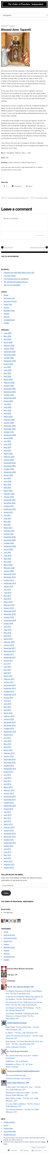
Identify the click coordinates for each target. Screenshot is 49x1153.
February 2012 (9, 864)
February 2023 (9, 456)
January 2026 (9, 348)
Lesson (6, 307)
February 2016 (9, 716)
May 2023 (7, 447)
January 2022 (9, 496)
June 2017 (7, 666)
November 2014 (10, 762)
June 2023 (7, 444)
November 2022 (10, 466)
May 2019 (7, 595)
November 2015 (10, 725)
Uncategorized (9, 320)
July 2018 (7, 626)
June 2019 (7, 592)
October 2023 (9, 432)
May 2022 (7, 484)
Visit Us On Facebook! (12, 285)
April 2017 (7, 673)
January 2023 (9, 459)
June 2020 (7, 555)
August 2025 (8, 364)
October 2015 (9, 728)
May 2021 (7, 521)
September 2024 (10, 398)
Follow (6, 893)
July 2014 (7, 775)
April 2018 (7, 636)
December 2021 (10, 500)
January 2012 (9, 867)
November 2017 (10, 651)
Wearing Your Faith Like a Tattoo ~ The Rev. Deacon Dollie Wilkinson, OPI (22, 1093)
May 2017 (7, 669)
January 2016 (9, 719)
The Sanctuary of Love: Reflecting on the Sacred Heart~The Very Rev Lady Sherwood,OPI (24, 1003)
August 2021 (8, 512)
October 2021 (9, 506)
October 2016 (9, 691)
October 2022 (9, 469)
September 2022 (10, 472)
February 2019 (9, 605)
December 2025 (10, 351)
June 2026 (7, 333)
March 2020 (8, 564)
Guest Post (8, 304)
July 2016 (7, 700)
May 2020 (7, 558)
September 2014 (10, 768)
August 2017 (8, 660)
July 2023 (7, 441)
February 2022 (9, 493)
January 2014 (9, 793)
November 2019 (10, 577)
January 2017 (9, 682)
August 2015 (8, 734)
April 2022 (7, 487)
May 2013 (7, 818)
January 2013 (9, 830)
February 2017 (9, 679)
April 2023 (7, 450)
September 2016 (10, 694)
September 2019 (10, 583)
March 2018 (8, 639)
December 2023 (10, 425)
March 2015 (8, 750)
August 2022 (8, 475)
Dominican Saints (41, 198)
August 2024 (8, 401)
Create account (9, 1122)
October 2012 (9, 839)
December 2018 (10, 611)
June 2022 (7, 481)
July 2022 (7, 478)
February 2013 (9, 827)
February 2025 (9, 382)
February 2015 (9, 753)
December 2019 (10, 574)
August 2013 (8, 808)
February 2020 (9, 568)
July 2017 (7, 663)
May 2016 (7, 707)
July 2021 (7, 515)
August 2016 (8, 697)
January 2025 (9, 385)
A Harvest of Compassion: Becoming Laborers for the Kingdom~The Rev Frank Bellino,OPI (24, 997)
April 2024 (7, 413)
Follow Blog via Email (12, 874)
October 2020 (9, 543)
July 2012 (7, 849)
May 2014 (7, 781)
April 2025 (7, 376)
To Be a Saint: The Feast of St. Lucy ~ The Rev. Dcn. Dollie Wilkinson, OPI (23, 1088)
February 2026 (9, 345)
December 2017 (10, 648)
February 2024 (9, 419)
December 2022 (10, 463)
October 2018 (9, 617)
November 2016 (10, 688)
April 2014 (7, 784)
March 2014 (8, 787)
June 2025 (7, 370)
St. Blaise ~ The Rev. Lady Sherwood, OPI (21, 1032)
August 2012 (8, 846)
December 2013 (10, 796)
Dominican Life (9, 298)
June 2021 (7, 518)
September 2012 (10, 842)
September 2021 (10, 509)
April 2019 (7, 598)
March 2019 (8, 602)
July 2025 (7, 367)
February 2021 (9, 530)
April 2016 (7, 710)
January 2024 (9, 422)
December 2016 (10, 685)
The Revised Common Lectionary (16, 278)
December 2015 (10, 722)
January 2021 (9, 534)
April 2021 (7, 524)
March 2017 (8, 676)
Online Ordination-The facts (16, 1047)
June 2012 (7, 852)
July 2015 (7, 737)
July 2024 (7, 404)
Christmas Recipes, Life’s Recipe (18, 1078)
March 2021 (8, 527)
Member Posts (9, 310)
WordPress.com (10, 1134)
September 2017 (10, 657)
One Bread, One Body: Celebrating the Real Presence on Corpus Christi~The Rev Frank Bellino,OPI (22, 1016)
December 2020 (10, 537)
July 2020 (7, 552)
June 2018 (7, 629)
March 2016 (8, 713)
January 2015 (9, 756)
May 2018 (7, 632)
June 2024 (7, 407)
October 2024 (9, 395)
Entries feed (8, 1128)
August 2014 (8, 771)
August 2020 (8, 549)
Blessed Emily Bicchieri (37, 247)
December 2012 (10, 833)
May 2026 (7, 336)
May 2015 (7, 744)
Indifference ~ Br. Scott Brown (17, 1061)
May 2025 (7, 373)
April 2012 (7, 858)
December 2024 (10, 388)
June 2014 (7, 778)
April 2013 (7, 821)
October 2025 (9, 357)
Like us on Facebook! (10, 256)
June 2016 (7, 703)
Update (6, 323)
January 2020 (9, 571)
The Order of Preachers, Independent (17, 901)
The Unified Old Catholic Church (16, 282)
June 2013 (7, 815)
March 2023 (8, 453)
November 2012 (10, 836)
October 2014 (9, 765)
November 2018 (10, 614)
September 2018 (10, 620)
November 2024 (10, 391)
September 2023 (10, 435)
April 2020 (7, 561)
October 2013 (9, 802)
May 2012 (7, 855)
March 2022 (8, 490)
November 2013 (10, 799)
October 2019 (9, 580)
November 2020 (10, 540)
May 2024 (7, 410)
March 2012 (8, 861)
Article (6, 295)
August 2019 (8, 586)
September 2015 (10, 731)
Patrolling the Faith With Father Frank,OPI (19, 272)
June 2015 (7, 741)
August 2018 (8, 623)
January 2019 (9, 608)
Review (6, 313)
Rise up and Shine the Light (16, 1075)
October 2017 (9, 654)
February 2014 (9, 790)
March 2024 (8, 416)
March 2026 (8, 342)
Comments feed (10, 1131)
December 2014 (10, 759)
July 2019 (7, 589)
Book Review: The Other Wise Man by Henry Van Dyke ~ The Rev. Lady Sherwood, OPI (24, 1042)
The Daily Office (10, 275)
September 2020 (10, 546)
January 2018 (9, 645)
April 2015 (7, 747)
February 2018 (9, 642)
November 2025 (10, 354)
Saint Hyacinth (8, 247)
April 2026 (7, 339)
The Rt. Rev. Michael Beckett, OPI (18, 198)
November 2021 (10, 503)
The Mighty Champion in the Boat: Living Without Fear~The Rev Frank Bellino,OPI (24, 992)
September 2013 (10, 805)
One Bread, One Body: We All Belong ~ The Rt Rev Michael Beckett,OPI (23, 1009)
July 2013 (7, 812)
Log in (6, 1125)
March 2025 (8, 379)
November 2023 (10, 429)
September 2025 (10, 361)
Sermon (7, 316)
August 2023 (8, 438)
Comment (40, 235)
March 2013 (8, 824)
